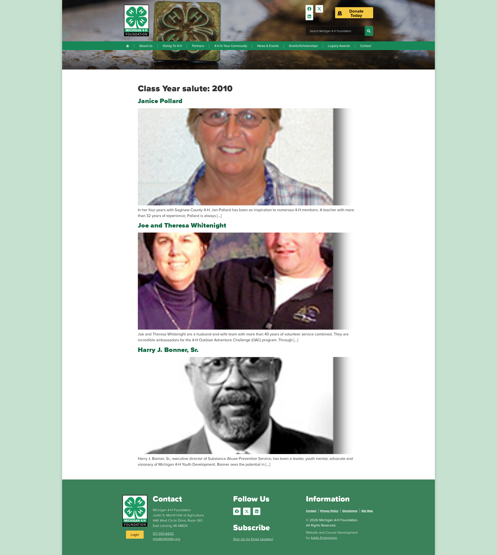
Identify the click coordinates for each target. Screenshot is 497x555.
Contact (365, 45)
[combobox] (335, 31)
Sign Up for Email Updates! (253, 539)
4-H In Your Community (230, 45)
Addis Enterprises (324, 537)
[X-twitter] (319, 9)
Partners (198, 45)
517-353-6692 (163, 533)
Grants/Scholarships (303, 45)
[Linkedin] (309, 16)
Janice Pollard (160, 101)
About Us (146, 45)
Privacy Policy (329, 511)
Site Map (367, 511)
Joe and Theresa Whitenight (182, 225)
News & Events (268, 45)
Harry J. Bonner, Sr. (168, 350)
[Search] (369, 31)
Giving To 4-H (172, 45)
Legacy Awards (339, 45)
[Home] (127, 45)
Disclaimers (349, 511)
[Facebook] (309, 9)
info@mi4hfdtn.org (166, 538)
